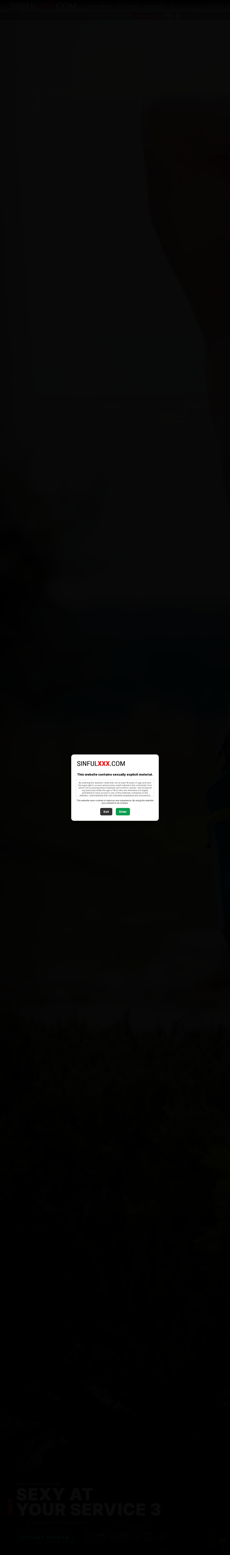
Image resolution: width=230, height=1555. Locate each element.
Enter (123, 811)
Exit (106, 811)
